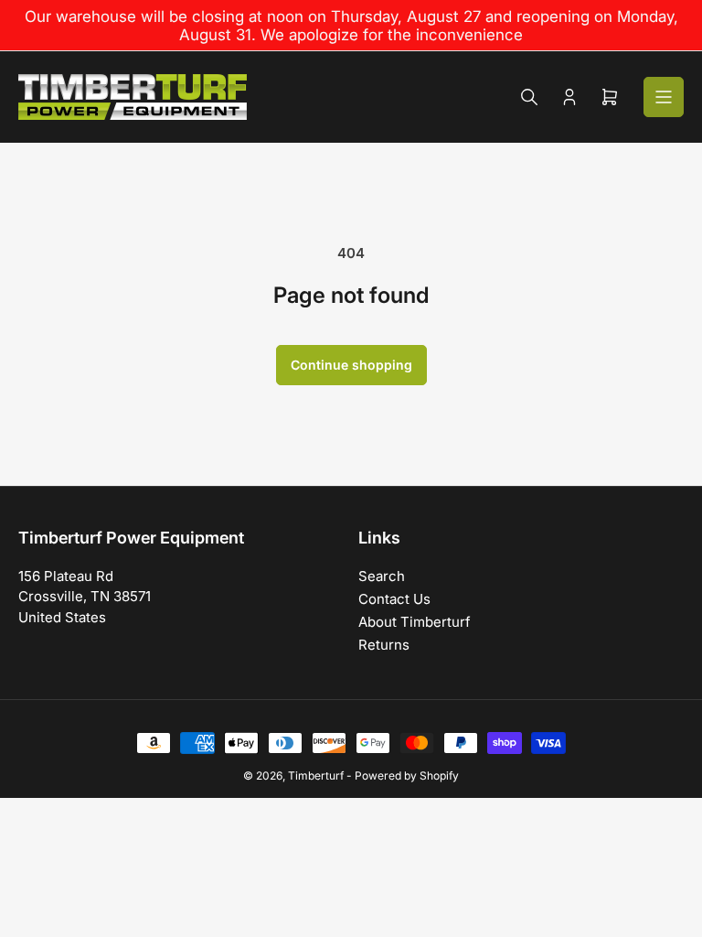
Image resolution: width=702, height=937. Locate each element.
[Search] (529, 97)
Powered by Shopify (407, 775)
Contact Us (394, 599)
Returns (384, 644)
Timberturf (316, 775)
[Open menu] (664, 97)
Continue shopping (351, 364)
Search (381, 576)
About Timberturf (414, 621)
